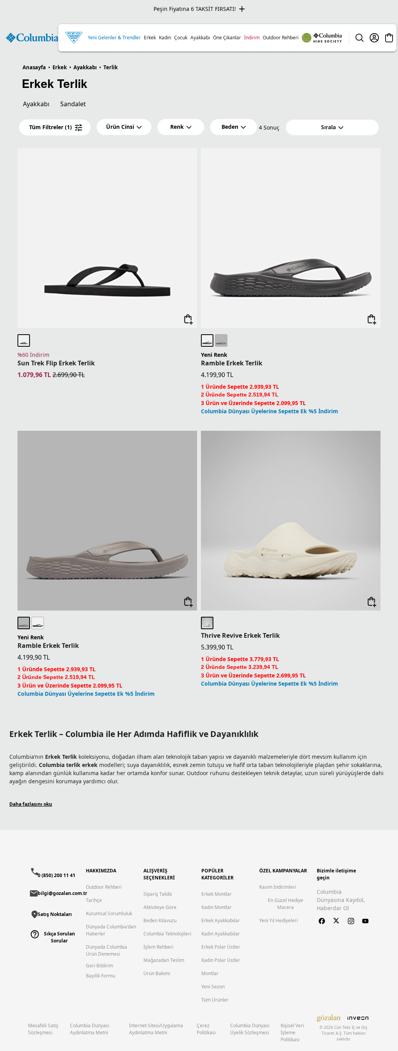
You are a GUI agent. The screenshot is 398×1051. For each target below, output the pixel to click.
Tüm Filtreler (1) (50, 127)
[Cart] (389, 38)
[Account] (374, 38)
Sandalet (73, 104)
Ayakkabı (36, 104)
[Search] (360, 38)
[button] (124, 127)
